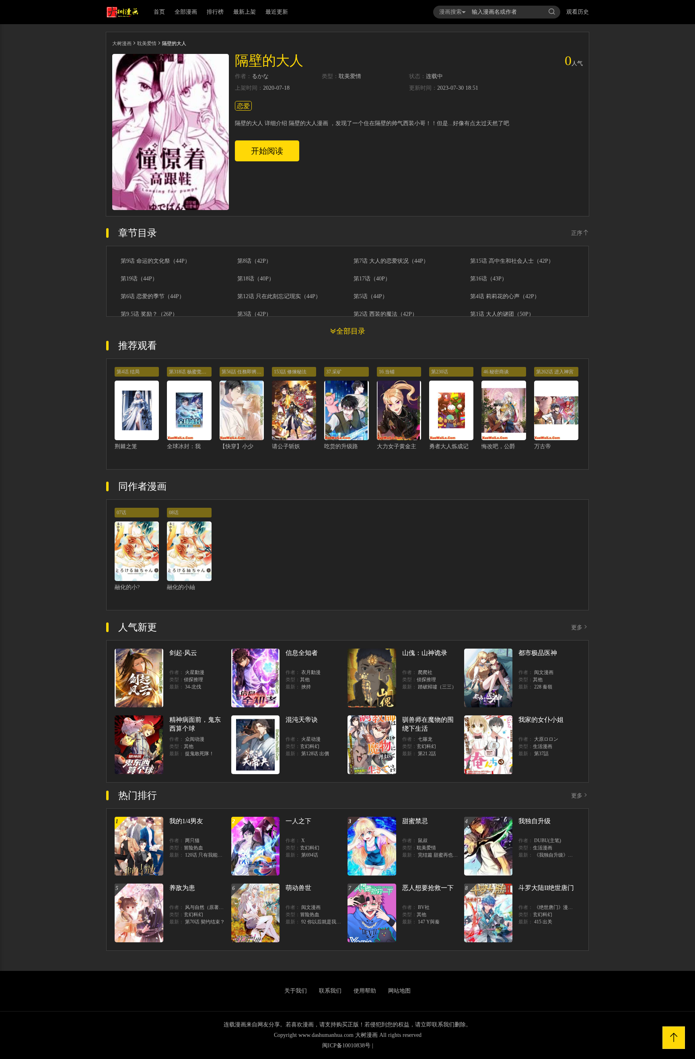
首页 (159, 12)
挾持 (306, 687)
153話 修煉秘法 (290, 372)
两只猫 (192, 840)
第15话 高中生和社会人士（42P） (512, 261)
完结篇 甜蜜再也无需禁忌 (445, 855)
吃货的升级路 (341, 446)
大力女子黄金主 (396, 446)
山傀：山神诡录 (424, 652)
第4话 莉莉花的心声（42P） (505, 296)
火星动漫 (311, 739)
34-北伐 (193, 687)
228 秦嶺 (543, 687)
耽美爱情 (146, 43)
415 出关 (543, 922)
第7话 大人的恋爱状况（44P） (391, 261)
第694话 (309, 855)
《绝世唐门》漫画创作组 (560, 907)
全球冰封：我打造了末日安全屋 (206, 446)
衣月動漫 (311, 672)
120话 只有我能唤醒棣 (208, 855)
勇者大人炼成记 (449, 446)
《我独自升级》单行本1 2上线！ (568, 855)
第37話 (541, 753)
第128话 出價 (315, 753)
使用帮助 (365, 991)
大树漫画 (122, 43)
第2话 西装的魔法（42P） (385, 314)
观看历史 (577, 12)
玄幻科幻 (309, 746)
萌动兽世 (298, 887)
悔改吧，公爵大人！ (506, 446)
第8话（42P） (254, 261)
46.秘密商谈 (496, 372)
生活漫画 (542, 746)
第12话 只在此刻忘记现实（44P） (279, 296)
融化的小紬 (181, 587)
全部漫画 (186, 12)
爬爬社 (425, 672)
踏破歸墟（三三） (437, 687)
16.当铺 (387, 372)
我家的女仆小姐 (540, 719)
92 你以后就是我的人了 (326, 922)
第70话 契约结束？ (205, 922)
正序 (576, 233)
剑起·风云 (183, 652)
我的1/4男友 (186, 821)
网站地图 (399, 991)
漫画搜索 (450, 12)
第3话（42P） (254, 314)
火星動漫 (194, 672)
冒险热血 (193, 848)
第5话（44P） (371, 296)
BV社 (424, 907)
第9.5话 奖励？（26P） (149, 314)
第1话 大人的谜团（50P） (502, 314)
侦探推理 (193, 679)
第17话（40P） (372, 279)
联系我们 (330, 991)
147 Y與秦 (429, 922)
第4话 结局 (128, 372)
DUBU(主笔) (547, 840)
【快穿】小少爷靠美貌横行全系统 (262, 446)
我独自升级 (534, 821)
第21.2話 (427, 753)
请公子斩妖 (286, 446)
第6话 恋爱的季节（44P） (153, 296)
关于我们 (295, 991)
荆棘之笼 (126, 446)
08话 (174, 512)
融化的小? (127, 587)
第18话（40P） (255, 279)
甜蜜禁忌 (415, 821)
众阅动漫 (194, 739)
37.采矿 (334, 372)
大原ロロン (546, 739)
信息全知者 (302, 652)
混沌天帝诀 (302, 719)
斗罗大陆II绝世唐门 (546, 887)
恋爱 (243, 106)
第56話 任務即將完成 (244, 372)
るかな (260, 76)
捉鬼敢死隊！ (199, 753)
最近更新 (276, 12)
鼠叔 (423, 840)
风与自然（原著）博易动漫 (214, 907)
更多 (576, 627)
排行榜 (215, 12)
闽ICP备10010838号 (346, 1046)
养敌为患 (182, 887)
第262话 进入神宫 (555, 372)
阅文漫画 (543, 672)
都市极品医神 (537, 652)
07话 (121, 512)
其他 (305, 679)
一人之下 (298, 821)
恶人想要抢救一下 (428, 887)
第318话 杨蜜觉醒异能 (192, 372)
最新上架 (244, 12)
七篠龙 (425, 739)
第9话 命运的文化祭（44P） (155, 261)
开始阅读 (267, 150)
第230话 (439, 372)
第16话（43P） (488, 279)
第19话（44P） (139, 279)
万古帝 (542, 446)
